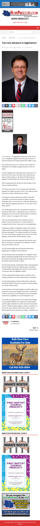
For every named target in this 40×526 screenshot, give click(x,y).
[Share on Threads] (36, 105)
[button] (37, 27)
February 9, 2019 (8, 47)
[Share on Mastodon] (26, 105)
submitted (18, 47)
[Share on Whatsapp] (23, 105)
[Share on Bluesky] (33, 105)
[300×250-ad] (16, 515)
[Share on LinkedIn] (10, 105)
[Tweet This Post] (6, 105)
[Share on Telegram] (29, 105)
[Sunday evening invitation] (16, 429)
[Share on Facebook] (3, 105)
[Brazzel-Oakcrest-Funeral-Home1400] (20, 5)
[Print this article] (19, 105)
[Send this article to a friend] (16, 105)
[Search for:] (20, 32)
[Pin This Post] (13, 105)
